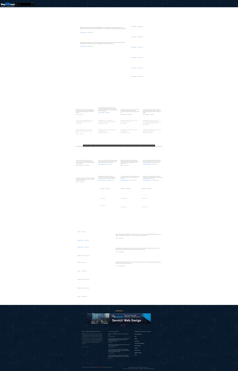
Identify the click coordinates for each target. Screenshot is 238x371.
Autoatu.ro (100, 367)
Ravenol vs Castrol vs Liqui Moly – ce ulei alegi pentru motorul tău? (129, 121)
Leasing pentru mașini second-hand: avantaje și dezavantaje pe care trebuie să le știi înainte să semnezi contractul (152, 122)
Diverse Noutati (83, 32)
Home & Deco (102, 188)
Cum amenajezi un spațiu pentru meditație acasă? (149, 184)
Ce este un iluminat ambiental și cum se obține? (108, 202)
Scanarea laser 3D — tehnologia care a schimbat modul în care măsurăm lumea (138, 230)
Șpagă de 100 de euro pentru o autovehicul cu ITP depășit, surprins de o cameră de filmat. (145, 73)
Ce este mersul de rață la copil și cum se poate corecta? (91, 277)
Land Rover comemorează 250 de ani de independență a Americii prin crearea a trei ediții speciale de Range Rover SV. (144, 43)
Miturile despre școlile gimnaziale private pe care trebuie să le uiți (106, 156)
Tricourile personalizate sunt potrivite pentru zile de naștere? (84, 174)
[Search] (32, 4)
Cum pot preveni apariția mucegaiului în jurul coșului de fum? (129, 203)
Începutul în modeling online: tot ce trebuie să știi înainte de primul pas (152, 130)
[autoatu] (8, 4)
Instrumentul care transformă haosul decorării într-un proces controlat (85, 156)
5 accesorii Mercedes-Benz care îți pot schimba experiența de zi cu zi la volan (152, 105)
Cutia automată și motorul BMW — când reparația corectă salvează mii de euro (84, 121)
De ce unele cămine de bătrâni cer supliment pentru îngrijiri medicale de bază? (93, 285)
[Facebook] (83, 347)
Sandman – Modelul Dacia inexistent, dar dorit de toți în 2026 (118, 334)
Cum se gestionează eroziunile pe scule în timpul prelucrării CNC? (139, 243)
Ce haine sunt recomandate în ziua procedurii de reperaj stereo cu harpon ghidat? (92, 253)
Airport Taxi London (123, 324)
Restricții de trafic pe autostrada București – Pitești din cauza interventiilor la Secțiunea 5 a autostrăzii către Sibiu (118, 356)
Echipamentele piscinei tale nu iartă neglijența (107, 105)
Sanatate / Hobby (80, 240)
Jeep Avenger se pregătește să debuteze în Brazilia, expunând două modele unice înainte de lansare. (145, 33)
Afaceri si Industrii (101, 112)
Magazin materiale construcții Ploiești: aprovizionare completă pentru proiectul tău (84, 131)
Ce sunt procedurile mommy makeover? (89, 260)
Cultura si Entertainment (80, 165)
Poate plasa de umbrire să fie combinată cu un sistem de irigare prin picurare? (149, 195)
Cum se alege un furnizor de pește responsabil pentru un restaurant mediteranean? (128, 195)
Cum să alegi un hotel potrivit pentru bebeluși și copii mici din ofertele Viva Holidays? (92, 294)
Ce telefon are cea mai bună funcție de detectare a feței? (134, 257)
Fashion (122, 165)
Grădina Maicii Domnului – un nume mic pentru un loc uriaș (152, 173)
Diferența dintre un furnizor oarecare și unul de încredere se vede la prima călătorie (85, 105)
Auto (76, 114)
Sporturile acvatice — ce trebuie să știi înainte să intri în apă (92, 237)
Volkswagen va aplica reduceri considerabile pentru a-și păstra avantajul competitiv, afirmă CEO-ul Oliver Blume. (145, 23)
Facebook (87, 346)
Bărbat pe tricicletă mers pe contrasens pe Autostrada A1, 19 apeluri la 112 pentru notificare (103, 38)
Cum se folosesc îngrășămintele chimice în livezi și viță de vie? (148, 203)
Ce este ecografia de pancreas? (86, 245)
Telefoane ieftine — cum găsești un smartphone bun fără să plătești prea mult (107, 121)
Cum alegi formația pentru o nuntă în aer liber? (129, 173)
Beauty (78, 262)
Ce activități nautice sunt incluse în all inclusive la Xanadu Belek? (92, 229)
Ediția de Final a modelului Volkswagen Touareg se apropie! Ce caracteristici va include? (119, 345)
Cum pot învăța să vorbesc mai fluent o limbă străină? (107, 173)
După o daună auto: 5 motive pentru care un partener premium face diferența (129, 105)
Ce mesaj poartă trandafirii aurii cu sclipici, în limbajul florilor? (151, 156)
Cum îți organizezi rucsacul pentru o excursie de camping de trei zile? (92, 268)
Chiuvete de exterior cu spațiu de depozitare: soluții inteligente (108, 195)
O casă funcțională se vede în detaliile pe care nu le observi (108, 184)
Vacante (78, 231)
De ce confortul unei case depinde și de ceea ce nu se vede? (129, 184)
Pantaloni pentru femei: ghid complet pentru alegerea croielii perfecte (129, 156)
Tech (116, 251)
